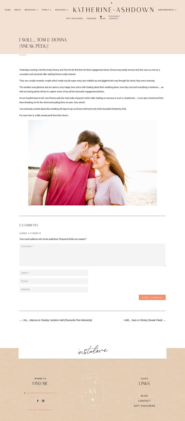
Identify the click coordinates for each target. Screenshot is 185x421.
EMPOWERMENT (166, 10)
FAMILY (45, 10)
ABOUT (17, 10)
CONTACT (114, 19)
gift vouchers (144, 406)
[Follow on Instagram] (43, 401)
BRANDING (60, 10)
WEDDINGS (30, 10)
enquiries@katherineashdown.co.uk (41, 393)
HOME (8, 10)
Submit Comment (152, 297)
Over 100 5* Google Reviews (40, 410)
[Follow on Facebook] (38, 401)
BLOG (103, 19)
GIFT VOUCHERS (74, 19)
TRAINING (91, 19)
